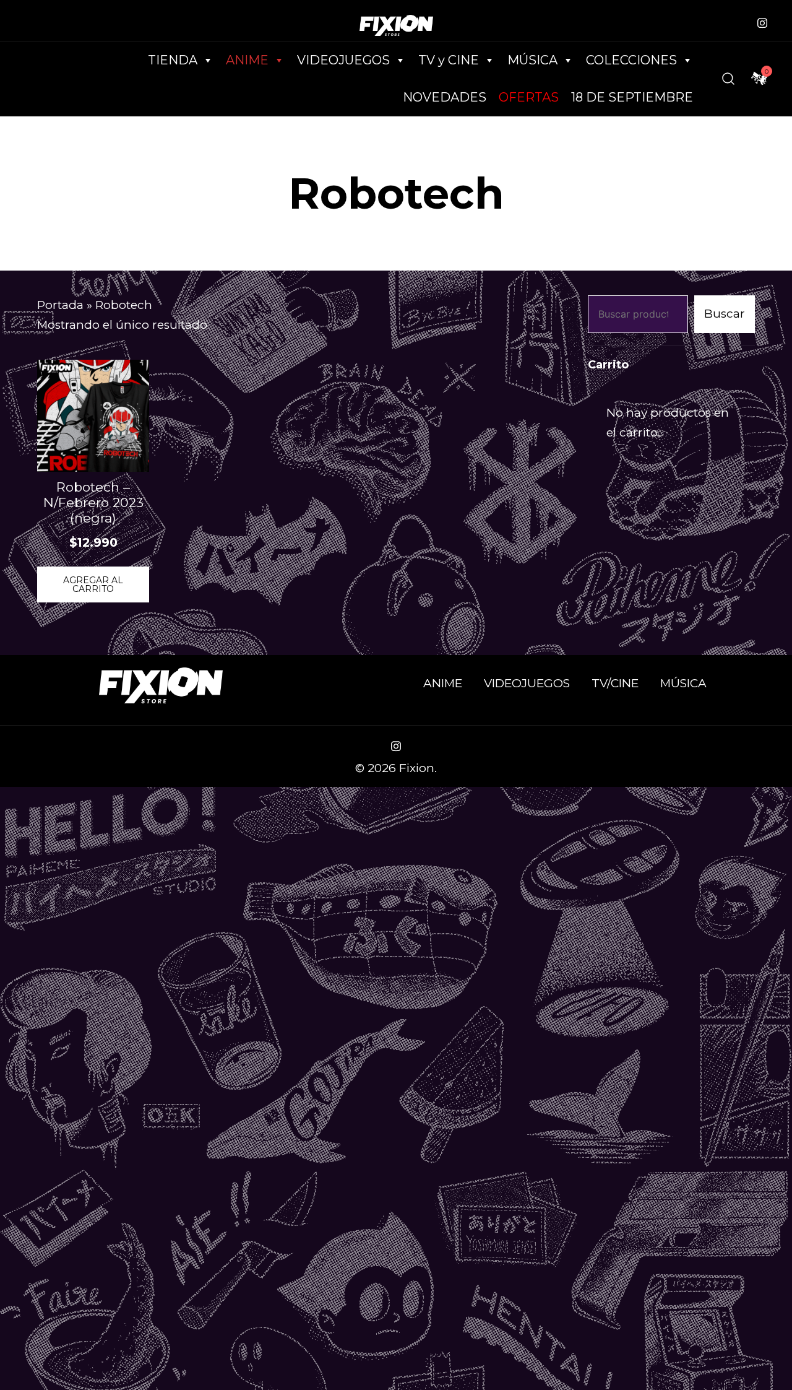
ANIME (442, 683)
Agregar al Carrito (93, 584)
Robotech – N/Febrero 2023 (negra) (93, 502)
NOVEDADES (444, 97)
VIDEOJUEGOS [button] (343, 60)
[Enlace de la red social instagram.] (762, 21)
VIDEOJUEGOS (527, 683)
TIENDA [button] (172, 60)
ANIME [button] (247, 60)
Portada (60, 305)
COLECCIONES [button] (631, 60)
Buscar (724, 313)
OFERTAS (529, 97)
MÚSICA (532, 60)
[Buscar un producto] (728, 79)
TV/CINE (615, 683)
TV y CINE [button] (448, 60)
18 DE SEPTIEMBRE (632, 97)
